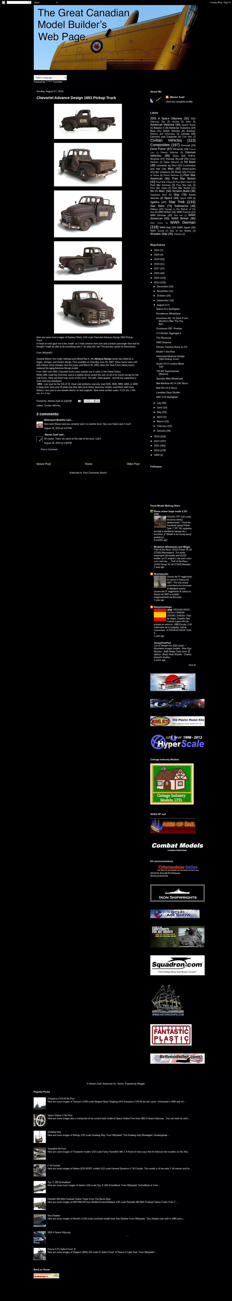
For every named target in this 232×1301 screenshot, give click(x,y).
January (161, 430)
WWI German (158, 215)
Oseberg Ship (54, 1132)
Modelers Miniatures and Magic (172, 546)
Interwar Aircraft (174, 158)
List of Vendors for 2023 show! (169, 645)
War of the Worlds (180, 231)
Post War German (160, 185)
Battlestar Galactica (179, 127)
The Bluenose (163, 337)
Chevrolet (63, 372)
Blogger (141, 1083)
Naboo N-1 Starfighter (168, 309)
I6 (69, 384)
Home (88, 464)
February (162, 426)
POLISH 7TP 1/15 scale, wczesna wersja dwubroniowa (179, 519)
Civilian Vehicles (52, 405)
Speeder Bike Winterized (169, 378)
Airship (175, 122)
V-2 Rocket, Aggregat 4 (168, 333)
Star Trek (177, 202)
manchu (178, 234)
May (159, 412)
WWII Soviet (157, 231)
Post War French (184, 182)
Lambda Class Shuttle (168, 392)
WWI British (164, 212)
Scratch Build (180, 191)
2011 (157, 445)
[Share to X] (92, 401)
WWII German (182, 222)
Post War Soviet (181, 188)
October (161, 295)
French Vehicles (169, 152)
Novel (178, 172)
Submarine (181, 206)
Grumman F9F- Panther (169, 328)
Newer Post (44, 464)
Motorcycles (189, 168)
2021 (157, 250)
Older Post (133, 464)
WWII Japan (183, 227)
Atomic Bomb (188, 125)
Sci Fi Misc (157, 191)
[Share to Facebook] (95, 401)
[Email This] (85, 401)
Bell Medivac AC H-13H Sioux (172, 383)
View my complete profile (179, 101)
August (161, 305)
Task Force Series (119, 365)
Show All (192, 665)
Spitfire (154, 202)
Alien (188, 122)
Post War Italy (184, 185)
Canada (185, 133)
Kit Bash (189, 162)
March (160, 421)
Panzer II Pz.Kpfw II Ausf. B (62, 1249)
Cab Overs (42, 378)
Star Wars (157, 206)
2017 (157, 268)
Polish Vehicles (171, 175)
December (163, 286)
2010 (157, 450)
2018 (157, 264)
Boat (152, 131)
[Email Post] (79, 401)
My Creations (163, 172)
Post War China (164, 182)
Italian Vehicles (171, 162)
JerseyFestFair (162, 642)
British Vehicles (171, 131)
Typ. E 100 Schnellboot (59, 1182)
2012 (157, 441)
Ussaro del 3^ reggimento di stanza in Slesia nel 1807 (179, 579)
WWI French (183, 212)
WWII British (180, 218)
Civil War (187, 137)
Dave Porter (158, 148)
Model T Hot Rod (165, 351)
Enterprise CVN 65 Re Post (61, 1098)
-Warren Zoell (51, 434)
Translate (57, 82)
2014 (157, 282)
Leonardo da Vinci (167, 165)
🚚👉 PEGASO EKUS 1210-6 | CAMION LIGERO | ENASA (178, 612)
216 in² (64, 384)
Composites (160, 145)
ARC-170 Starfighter (167, 397)
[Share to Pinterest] (98, 401)
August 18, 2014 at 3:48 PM (58, 443)
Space (168, 198)
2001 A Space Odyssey (166, 118)
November (163, 291)
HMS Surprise (163, 342)
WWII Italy (165, 227)
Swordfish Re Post (57, 1148)
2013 (157, 436)
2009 (157, 455)
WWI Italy (178, 215)
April (159, 416)
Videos (154, 209)
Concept (185, 145)
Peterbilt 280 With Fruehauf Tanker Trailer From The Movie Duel (79, 1199)
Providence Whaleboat (168, 313)
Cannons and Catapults (163, 136)
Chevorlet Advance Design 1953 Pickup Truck (170, 357)
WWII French (156, 223)
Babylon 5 (159, 127)
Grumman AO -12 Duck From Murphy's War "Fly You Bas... (172, 321)
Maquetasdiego (163, 607)
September (163, 300)
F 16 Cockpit (54, 1165)
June (160, 407)
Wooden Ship (158, 233)
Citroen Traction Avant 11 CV (171, 347)
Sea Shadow (54, 1215)
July (159, 403)
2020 (157, 254)
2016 (157, 273)
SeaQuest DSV (158, 195)
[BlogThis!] (88, 401)
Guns (176, 155)
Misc (171, 168)
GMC (45, 375)
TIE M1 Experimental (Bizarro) (167, 372)
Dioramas (178, 149)
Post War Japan (158, 188)
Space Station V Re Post (60, 1115)
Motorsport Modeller (55, 420)
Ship (176, 194)
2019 (157, 259)
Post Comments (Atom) (94, 472)
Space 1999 (186, 198)
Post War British (184, 178)
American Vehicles (162, 124)
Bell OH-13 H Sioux (166, 387)
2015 (157, 277)
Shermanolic (161, 574)
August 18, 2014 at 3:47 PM (58, 428)
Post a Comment (49, 449)
